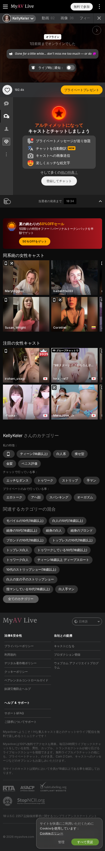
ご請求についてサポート (20, 722)
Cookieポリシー (51, 833)
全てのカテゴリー (20, 599)
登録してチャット (59, 181)
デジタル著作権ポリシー (20, 663)
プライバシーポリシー (19, 646)
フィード (87, 18)
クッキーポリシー (16, 671)
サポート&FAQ (14, 713)
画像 (67, 18)
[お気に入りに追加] (7, 90)
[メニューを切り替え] (5, 6)
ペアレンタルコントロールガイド (26, 680)
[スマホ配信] (9, 454)
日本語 (83, 621)
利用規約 (10, 654)
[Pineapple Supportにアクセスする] (8, 801)
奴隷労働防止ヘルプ (17, 689)
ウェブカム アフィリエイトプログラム (76, 665)
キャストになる (64, 646)
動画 (48, 18)
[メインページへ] (31, 6)
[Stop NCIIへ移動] (31, 801)
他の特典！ (69, 172)
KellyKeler (12, 435)
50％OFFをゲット (34, 241)
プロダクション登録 (67, 654)
